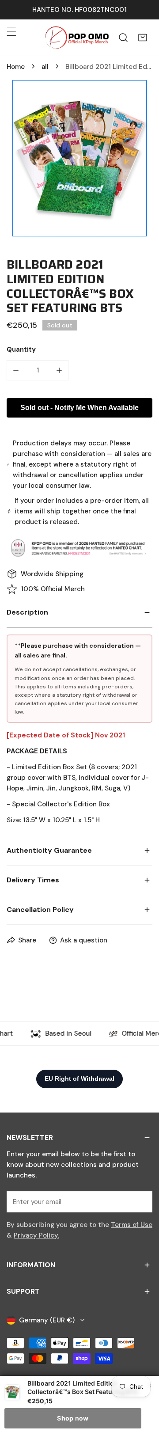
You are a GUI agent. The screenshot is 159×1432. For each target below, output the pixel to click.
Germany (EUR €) (47, 1320)
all (45, 66)
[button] (142, 37)
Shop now (72, 1418)
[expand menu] (11, 32)
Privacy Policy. (36, 1235)
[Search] (123, 37)
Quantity (21, 349)
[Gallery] (79, 158)
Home (16, 66)
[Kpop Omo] (76, 37)
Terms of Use (131, 1224)
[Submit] (140, 1201)
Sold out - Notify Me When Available (79, 407)
